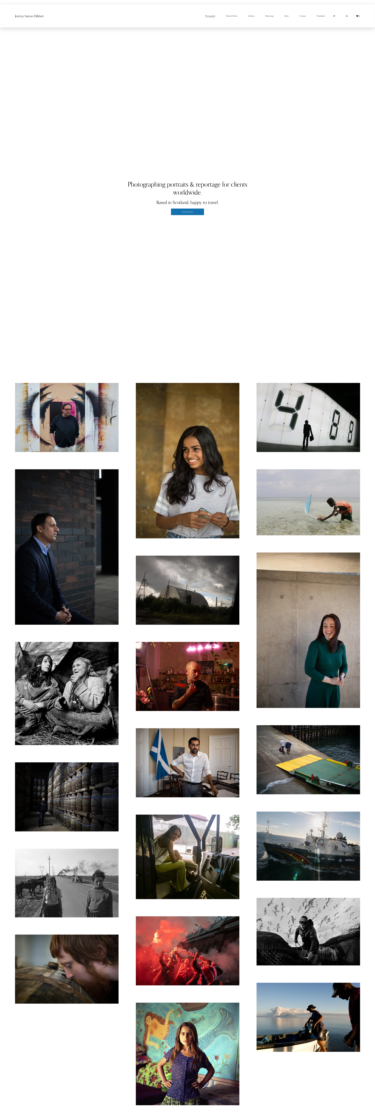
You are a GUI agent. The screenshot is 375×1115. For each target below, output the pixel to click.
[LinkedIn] (347, 16)
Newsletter (321, 16)
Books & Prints (231, 16)
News (286, 16)
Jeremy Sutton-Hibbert (29, 16)
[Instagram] (334, 16)
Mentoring (269, 16)
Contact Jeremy (187, 212)
